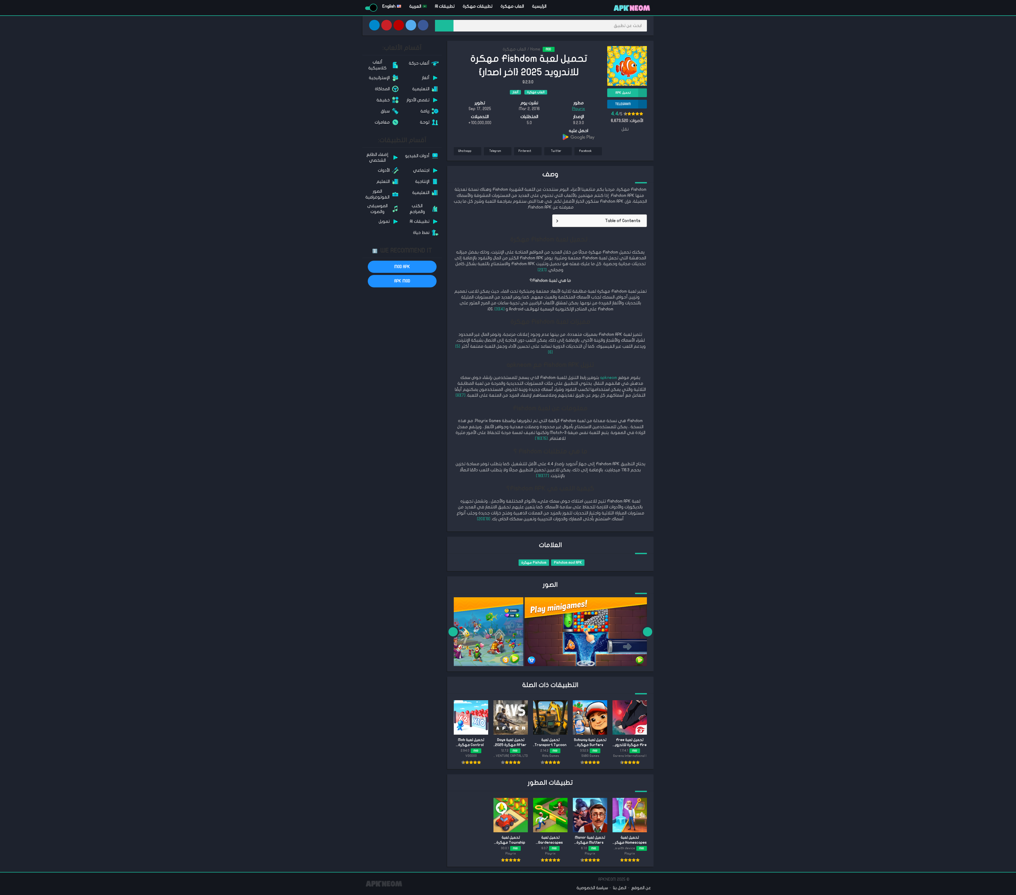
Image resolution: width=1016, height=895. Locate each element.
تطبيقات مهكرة (477, 6)
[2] (540, 270)
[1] (544, 270)
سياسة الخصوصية (592, 888)
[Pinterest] (386, 25)
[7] (462, 395)
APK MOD (402, 281)
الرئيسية (539, 6)
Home (535, 49)
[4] (502, 309)
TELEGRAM (623, 104)
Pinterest (525, 151)
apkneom (608, 378)
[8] (458, 395)
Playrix (578, 109)
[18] (539, 476)
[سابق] (648, 631)
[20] (480, 519)
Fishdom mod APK (568, 562)
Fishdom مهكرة (533, 562)
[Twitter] (411, 25)
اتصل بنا (619, 888)
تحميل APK (623, 92)
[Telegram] (374, 25)
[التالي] (453, 631)
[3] (497, 309)
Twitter (556, 151)
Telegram (495, 151)
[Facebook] (423, 25)
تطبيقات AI (445, 6)
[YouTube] (398, 25)
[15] (544, 438)
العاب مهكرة (512, 6)
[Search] (444, 25)
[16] (538, 438)
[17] (545, 476)
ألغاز (515, 92)
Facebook (585, 151)
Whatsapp (464, 151)
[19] (487, 519)
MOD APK (402, 267)
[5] (457, 346)
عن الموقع (641, 888)
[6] (550, 352)
